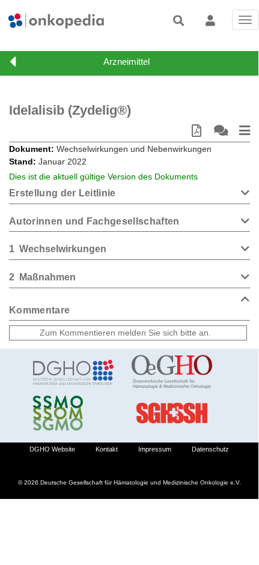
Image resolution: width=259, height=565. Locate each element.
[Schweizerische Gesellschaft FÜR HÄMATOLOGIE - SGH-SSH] (172, 413)
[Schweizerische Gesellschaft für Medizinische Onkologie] (73, 413)
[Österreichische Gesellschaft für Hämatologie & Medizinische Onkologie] (172, 372)
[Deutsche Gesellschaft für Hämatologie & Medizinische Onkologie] (73, 372)
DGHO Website (52, 449)
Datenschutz (210, 449)
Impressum (154, 449)
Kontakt (107, 449)
